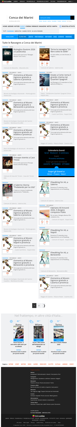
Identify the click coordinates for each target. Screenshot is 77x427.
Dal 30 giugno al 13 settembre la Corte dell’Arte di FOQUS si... (61, 83)
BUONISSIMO (35, 420)
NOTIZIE (17, 26)
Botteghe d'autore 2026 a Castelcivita (24, 50)
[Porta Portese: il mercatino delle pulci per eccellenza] (19, 332)
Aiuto (59, 422)
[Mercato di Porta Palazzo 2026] (59, 332)
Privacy (33, 422)
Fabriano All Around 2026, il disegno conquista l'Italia (60, 210)
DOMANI (61, 37)
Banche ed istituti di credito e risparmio (41, 387)
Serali (46, 153)
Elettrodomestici (41, 374)
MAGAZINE (42, 26)
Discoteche (57, 404)
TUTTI (4, 31)
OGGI (55, 37)
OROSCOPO (43, 364)
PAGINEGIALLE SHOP (43, 1)
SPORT (17, 364)
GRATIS (31, 37)
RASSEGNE (10, 31)
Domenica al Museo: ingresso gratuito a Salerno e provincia (23, 77)
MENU (70, 1)
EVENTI (22, 26)
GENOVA (64, 21)
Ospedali (38, 395)
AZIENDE (11, 26)
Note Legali (26, 422)
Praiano (57, 174)
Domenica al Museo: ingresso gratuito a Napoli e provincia (60, 104)
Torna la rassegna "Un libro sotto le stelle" (61, 50)
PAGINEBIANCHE (61, 1)
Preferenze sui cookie (50, 422)
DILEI (57, 418)
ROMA (40, 21)
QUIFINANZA (69, 418)
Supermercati (34, 400)
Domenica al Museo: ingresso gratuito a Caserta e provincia (60, 127)
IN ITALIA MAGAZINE (36, 412)
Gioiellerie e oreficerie (44, 378)
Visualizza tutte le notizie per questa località (18, 352)
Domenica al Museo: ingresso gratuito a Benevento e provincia (24, 104)
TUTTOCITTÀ (52, 418)
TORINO (59, 21)
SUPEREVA (42, 420)
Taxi (32, 391)
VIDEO (29, 364)
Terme (52, 383)
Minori (49, 174)
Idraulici (48, 374)
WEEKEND (69, 37)
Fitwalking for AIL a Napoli (59, 231)
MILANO (45, 21)
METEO (49, 26)
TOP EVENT (48, 37)
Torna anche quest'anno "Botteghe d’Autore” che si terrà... (23, 55)
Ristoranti (33, 404)
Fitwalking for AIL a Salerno (59, 183)
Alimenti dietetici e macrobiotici (46, 400)
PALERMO (54, 21)
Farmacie (33, 395)
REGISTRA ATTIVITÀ (68, 26)
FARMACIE (35, 26)
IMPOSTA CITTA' (46, 412)
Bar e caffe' (43, 404)
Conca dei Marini (21, 17)
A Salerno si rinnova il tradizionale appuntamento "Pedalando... (23, 191)
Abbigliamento (34, 378)
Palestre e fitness (35, 383)
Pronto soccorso (45, 395)
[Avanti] (43, 305)
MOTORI (23, 364)
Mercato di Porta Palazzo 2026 (59, 343)
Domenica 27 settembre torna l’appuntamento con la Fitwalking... (60, 188)
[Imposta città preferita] (4, 17)
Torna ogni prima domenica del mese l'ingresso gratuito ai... (24, 83)
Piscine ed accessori (45, 383)
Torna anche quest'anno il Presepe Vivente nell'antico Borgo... (23, 163)
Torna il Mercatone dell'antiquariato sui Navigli (38, 344)
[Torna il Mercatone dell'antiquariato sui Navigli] (39, 332)
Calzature (52, 378)
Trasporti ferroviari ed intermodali (50, 391)
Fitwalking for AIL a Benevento (59, 253)
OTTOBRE (65, 164)
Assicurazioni (54, 387)
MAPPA (54, 26)
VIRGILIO (22, 1)
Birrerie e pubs (50, 404)
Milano (38, 324)
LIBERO (16, 1)
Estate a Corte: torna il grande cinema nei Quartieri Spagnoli (61, 77)
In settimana (64, 153)
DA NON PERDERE (37, 31)
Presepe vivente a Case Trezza (24, 158)
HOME (5, 26)
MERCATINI (18, 31)
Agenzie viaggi (37, 391)
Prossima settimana (56, 158)
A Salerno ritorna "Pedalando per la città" (24, 186)
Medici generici (53, 395)
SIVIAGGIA (62, 418)
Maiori (63, 174)
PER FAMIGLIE (39, 37)
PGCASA (53, 1)
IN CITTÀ (50, 364)
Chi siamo (19, 422)
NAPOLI (49, 21)
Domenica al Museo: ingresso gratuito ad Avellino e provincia (23, 132)
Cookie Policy (40, 422)
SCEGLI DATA (10, 37)
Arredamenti (34, 374)
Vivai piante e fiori (55, 374)
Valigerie (58, 378)
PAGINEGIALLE (31, 1)
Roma (18, 324)
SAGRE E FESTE (26, 31)
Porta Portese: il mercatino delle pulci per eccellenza (18, 344)
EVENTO (18, 340)
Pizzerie (38, 404)
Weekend (54, 153)
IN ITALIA (69, 21)
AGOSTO (47, 164)
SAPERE (35, 364)
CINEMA (28, 26)
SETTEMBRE (56, 164)
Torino (58, 324)
